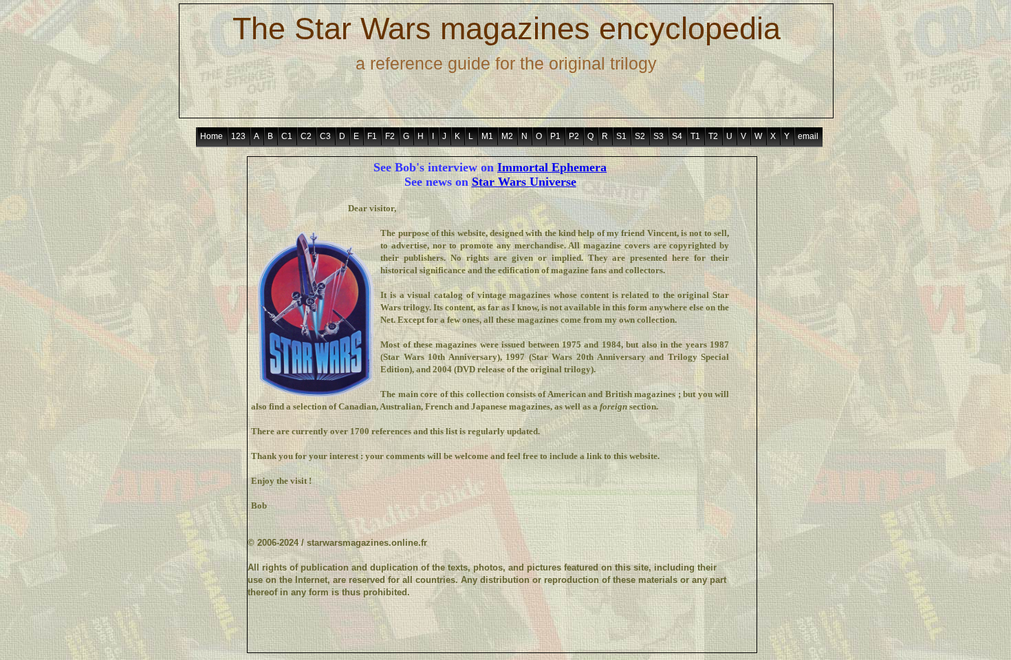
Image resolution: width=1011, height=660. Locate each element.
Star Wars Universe (524, 182)
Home (211, 136)
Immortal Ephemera (552, 167)
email (808, 136)
